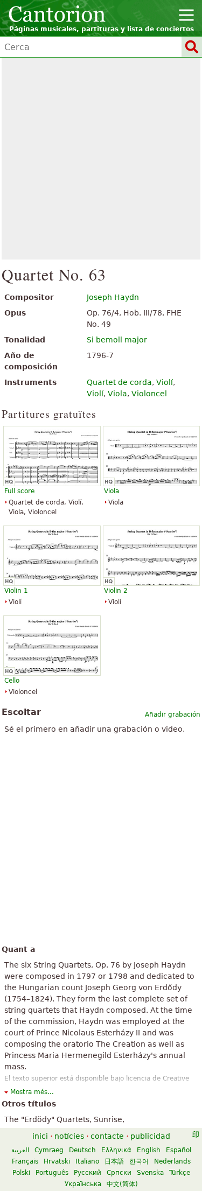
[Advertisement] (101, 159)
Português (52, 1172)
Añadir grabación (172, 714)
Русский (87, 1172)
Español (178, 1150)
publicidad (150, 1136)
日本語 (114, 1161)
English (149, 1150)
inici (40, 1136)
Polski (21, 1172)
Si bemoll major (117, 339)
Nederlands (172, 1161)
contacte (107, 1136)
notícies (69, 1136)
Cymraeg (49, 1150)
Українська (83, 1184)
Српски (119, 1172)
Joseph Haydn (113, 297)
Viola (117, 393)
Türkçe (179, 1172)
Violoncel (149, 393)
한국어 (139, 1161)
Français (25, 1161)
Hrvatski (57, 1161)
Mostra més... (32, 1092)
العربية (20, 1150)
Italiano (87, 1161)
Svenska (150, 1172)
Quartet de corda (119, 382)
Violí (164, 382)
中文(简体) (122, 1184)
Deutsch (82, 1150)
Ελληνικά (116, 1150)
